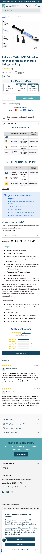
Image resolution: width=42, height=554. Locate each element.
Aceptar (20, 539)
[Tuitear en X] (12, 241)
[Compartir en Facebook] (16, 241)
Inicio (3, 17)
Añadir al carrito (28, 98)
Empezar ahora (21, 454)
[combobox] (21, 10)
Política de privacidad (12, 534)
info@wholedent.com (16, 479)
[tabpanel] (21, 286)
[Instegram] (25, 241)
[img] (6, 365)
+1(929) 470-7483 (12, 483)
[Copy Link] (33, 241)
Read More (5, 189)
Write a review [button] (21, 353)
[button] (12, 339)
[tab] (7, 246)
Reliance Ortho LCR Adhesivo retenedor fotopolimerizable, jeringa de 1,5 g (18, 17)
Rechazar (20, 544)
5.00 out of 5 (26, 333)
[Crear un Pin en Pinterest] (21, 241)
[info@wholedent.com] (29, 241)
